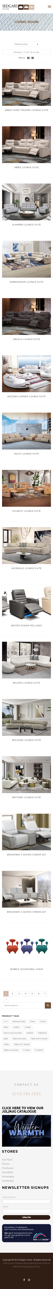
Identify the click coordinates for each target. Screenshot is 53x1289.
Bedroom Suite (19, 1021)
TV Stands (39, 1050)
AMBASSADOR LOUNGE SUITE (26, 282)
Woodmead (8, 1180)
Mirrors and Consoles (13, 1033)
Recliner (30, 1033)
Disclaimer (30, 1263)
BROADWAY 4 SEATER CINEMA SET (26, 912)
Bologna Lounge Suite (26, 740)
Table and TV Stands (39, 1039)
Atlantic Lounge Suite (26, 511)
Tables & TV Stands (22, 1044)
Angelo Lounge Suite (26, 339)
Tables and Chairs (11, 1050)
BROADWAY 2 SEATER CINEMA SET (26, 854)
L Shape (27, 1027)
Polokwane (8, 1168)
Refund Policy (19, 1267)
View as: (21, 58)
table (6, 1039)
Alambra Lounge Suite (26, 224)
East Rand (7, 1159)
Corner (43, 1021)
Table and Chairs (19, 1039)
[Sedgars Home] (18, 6)
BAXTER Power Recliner (26, 625)
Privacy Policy (42, 1263)
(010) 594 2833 (26, 1093)
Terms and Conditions (14, 1263)
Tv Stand (26, 1050)
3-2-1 (6, 1021)
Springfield (7, 1172)
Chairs (32, 1021)
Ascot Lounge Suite (26, 454)
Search (48, 1005)
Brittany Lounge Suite (26, 797)
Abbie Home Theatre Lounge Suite (26, 110)
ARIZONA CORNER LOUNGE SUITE (26, 396)
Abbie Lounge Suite (26, 167)
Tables (6, 1044)
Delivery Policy (33, 1267)
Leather (16, 1027)
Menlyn (6, 1163)
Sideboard (42, 1033)
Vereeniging (8, 1176)
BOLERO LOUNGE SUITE (26, 683)
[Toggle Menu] (49, 6)
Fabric (6, 1027)
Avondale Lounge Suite (27, 568)
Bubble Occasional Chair (26, 969)
